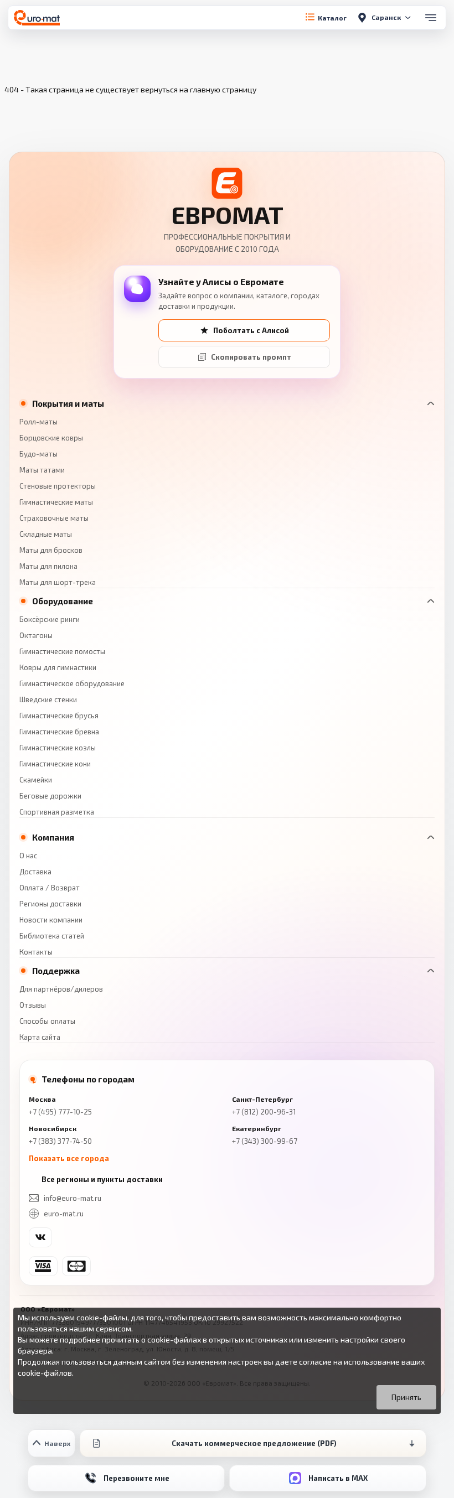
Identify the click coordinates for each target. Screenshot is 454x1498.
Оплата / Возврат (49, 887)
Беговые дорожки (50, 795)
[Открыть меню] (430, 17)
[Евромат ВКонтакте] (40, 1237)
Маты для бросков (50, 550)
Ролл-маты (38, 421)
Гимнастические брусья (59, 715)
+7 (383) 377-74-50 (60, 1141)
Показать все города (69, 1158)
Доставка (35, 871)
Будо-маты (38, 453)
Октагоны (36, 635)
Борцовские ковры (51, 437)
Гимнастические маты (56, 501)
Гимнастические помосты (62, 651)
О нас (28, 855)
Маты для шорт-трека (57, 582)
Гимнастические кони (55, 763)
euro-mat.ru (64, 1213)
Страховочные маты (54, 518)
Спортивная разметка (56, 811)
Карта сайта (39, 1037)
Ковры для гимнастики (57, 667)
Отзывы (32, 1005)
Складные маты (45, 534)
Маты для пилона (48, 566)
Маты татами (42, 469)
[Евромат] (37, 17)
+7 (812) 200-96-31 (264, 1111)
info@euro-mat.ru (72, 1198)
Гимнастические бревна (59, 731)
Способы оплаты (47, 1021)
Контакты (36, 951)
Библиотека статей (51, 935)
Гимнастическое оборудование (72, 683)
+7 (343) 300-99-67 (264, 1141)
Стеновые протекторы (57, 485)
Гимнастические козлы (57, 747)
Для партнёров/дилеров (61, 988)
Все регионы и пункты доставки (102, 1179)
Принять (406, 1397)
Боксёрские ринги (49, 619)
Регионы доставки (50, 903)
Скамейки (35, 779)
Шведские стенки (48, 699)
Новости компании (50, 919)
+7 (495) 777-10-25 (60, 1111)
